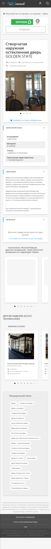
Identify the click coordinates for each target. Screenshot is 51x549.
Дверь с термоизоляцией (20, 443)
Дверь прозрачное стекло (20, 473)
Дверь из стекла (17, 458)
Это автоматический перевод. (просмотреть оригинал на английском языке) (23, 209)
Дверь (13, 403)
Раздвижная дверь (18, 453)
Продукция (24, 29)
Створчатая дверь (26, 403)
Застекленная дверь (18, 433)
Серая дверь (15, 468)
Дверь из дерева (17, 408)
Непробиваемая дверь (19, 488)
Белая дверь (31, 458)
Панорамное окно (18, 483)
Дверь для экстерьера (19, 428)
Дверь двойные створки (20, 478)
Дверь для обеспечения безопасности (25, 438)
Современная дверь (18, 413)
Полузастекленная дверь (20, 448)
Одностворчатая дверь (19, 423)
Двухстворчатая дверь (19, 463)
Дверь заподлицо (17, 418)
